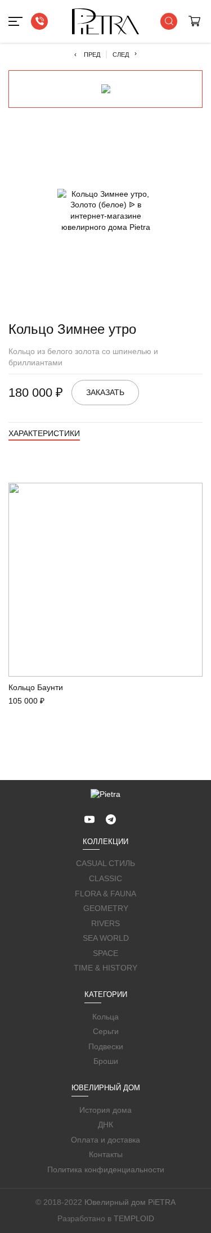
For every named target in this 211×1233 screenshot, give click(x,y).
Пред (87, 54)
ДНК (105, 1124)
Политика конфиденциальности (105, 1169)
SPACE (105, 953)
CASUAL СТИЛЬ (105, 863)
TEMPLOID (134, 1218)
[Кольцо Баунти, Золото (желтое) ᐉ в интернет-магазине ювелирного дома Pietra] (105, 580)
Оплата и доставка (105, 1139)
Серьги (106, 1031)
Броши (105, 1061)
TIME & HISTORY (105, 967)
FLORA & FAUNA (105, 893)
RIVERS (105, 923)
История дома (105, 1109)
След (125, 54)
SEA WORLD (106, 937)
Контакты (106, 1154)
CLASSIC (105, 878)
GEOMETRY (105, 908)
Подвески (105, 1046)
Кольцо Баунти (35, 687)
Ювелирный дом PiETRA (130, 1202)
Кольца (105, 1016)
